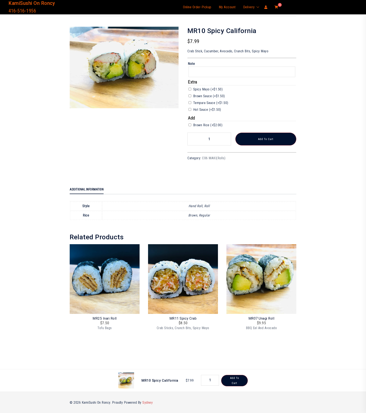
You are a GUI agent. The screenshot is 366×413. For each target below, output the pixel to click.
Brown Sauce (209, 96)
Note (191, 64)
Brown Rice (208, 125)
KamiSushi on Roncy (31, 3)
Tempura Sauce (210, 103)
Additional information (87, 189)
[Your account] (266, 7)
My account (227, 7)
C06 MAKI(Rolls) (214, 158)
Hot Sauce (207, 110)
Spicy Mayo (208, 89)
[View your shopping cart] (276, 6)
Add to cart (265, 139)
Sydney (147, 403)
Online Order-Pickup (197, 7)
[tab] (87, 189)
